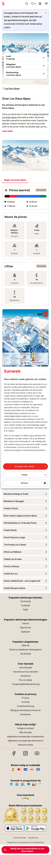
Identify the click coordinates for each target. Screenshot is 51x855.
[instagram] (25, 755)
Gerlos (25, 623)
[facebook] (14, 755)
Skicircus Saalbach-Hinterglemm (25, 649)
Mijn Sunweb (25, 732)
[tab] (15, 180)
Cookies (25, 702)
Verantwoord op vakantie (25, 671)
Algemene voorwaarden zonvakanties (25, 736)
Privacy (25, 698)
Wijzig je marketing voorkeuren (25, 710)
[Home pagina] (2, 3)
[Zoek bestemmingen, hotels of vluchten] (26, 3)
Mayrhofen (25, 627)
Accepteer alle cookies (24, 466)
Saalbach (25, 631)
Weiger (25, 475)
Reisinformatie (25, 744)
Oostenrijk (25, 601)
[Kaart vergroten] (25, 338)
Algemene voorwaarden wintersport (25, 740)
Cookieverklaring (25, 706)
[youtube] (37, 755)
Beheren (24, 483)
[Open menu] (46, 3)
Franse (35, 114)
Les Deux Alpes (9, 117)
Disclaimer (25, 714)
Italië (25, 609)
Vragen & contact (25, 728)
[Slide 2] (26, 168)
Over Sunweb (25, 667)
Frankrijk (25, 605)
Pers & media (25, 680)
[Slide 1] (24, 168)
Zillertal (25, 645)
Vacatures (25, 676)
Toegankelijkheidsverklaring (25, 684)
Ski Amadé (25, 653)
